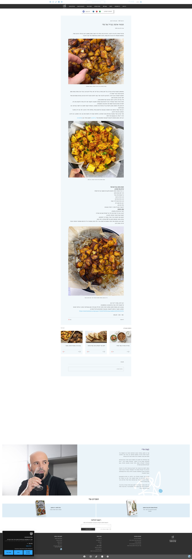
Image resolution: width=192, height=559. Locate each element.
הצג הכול (62, 328)
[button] (129, 1)
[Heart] (131, 2)
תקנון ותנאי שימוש (58, 538)
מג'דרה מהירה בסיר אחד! (122, 346)
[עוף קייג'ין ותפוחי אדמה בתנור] (71, 337)
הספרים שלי (94, 499)
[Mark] (133, 1)
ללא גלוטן (115, 314)
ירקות (119, 314)
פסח (122, 314)
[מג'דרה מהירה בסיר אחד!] (120, 337)
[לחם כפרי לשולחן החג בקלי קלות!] (96, 337)
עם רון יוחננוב (173, 541)
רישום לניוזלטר (96, 520)
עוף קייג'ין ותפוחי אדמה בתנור (73, 346)
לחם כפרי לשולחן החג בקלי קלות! (96, 346)
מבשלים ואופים (173, 540)
